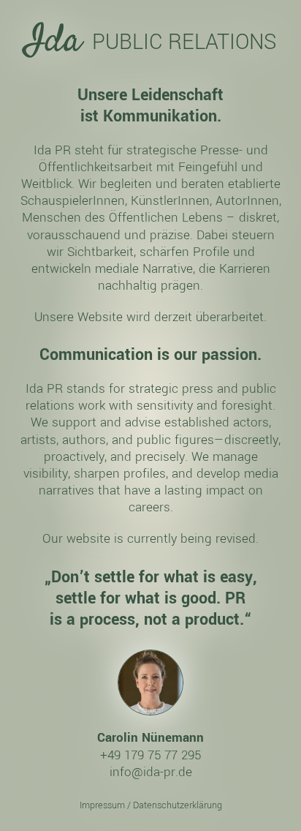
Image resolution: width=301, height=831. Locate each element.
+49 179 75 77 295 (150, 755)
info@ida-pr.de (151, 772)
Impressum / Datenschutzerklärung (151, 805)
